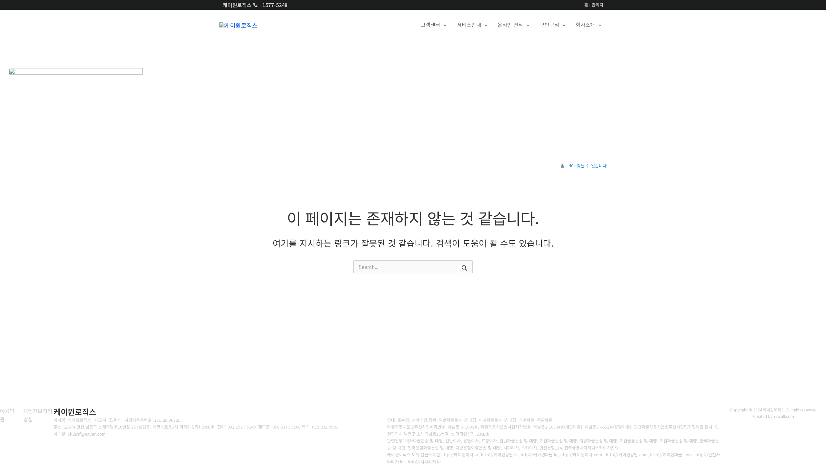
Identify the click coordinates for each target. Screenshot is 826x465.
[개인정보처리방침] (38, 415)
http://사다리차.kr (424, 462)
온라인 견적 (510, 24)
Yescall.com (783, 416)
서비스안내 (469, 24)
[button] (443, 25)
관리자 (597, 5)
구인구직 (549, 24)
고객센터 (430, 24)
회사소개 (585, 24)
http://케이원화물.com (670, 454)
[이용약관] (7, 415)
